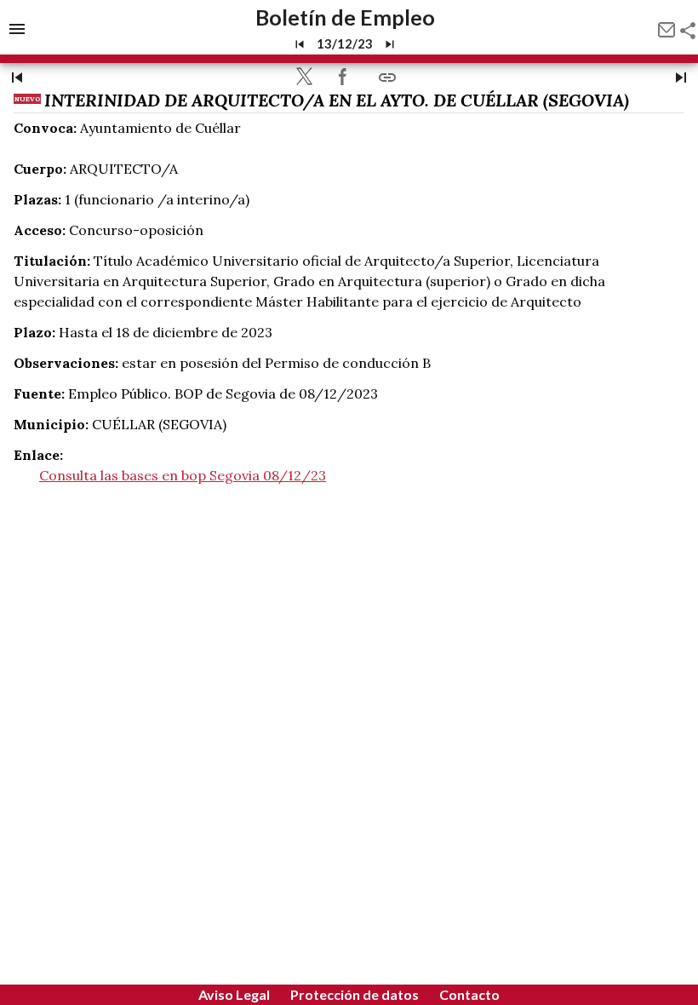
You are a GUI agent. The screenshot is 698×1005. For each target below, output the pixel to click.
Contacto (469, 994)
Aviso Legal (234, 994)
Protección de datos (354, 994)
